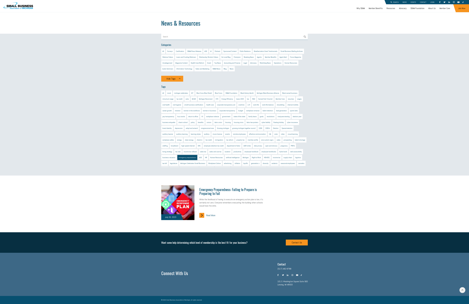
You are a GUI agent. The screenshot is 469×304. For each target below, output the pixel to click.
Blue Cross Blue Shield (204, 93)
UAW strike (247, 146)
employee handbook (251, 152)
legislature (173, 163)
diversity (265, 163)
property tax (240, 140)
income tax (276, 157)
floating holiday (278, 122)
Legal (245, 63)
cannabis (301, 163)
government (226, 116)
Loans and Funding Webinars (186, 57)
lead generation (281, 111)
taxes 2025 (240, 99)
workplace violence (212, 116)
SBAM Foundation (417, 8)
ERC (199, 146)
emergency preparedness (187, 157)
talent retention (268, 111)
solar (276, 134)
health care (210, 105)
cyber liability (265, 122)
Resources (391, 8)
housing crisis (238, 122)
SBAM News (216, 69)
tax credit (209, 140)
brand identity (167, 128)
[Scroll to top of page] (462, 290)
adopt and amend (192, 128)
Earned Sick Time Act (265, 99)
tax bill (164, 163)
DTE (217, 99)
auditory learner (167, 134)
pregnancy (284, 146)
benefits (200, 122)
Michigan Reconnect (206, 99)
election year (297, 116)
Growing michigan (223, 128)
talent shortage (300, 140)
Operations (277, 63)
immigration (219, 140)
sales (278, 140)
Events (413, 2)
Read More (210, 215)
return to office (193, 116)
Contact (423, 2)
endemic (274, 163)
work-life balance (268, 105)
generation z (255, 163)
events (227, 134)
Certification (180, 51)
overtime (241, 105)
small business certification (193, 105)
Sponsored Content (230, 51)
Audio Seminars (167, 69)
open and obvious (271, 146)
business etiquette (168, 122)
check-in (199, 140)
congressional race (207, 128)
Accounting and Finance (232, 63)
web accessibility (296, 152)
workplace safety (168, 140)
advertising (227, 163)
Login (432, 2)
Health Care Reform (197, 63)
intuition (177, 111)
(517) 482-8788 (284, 268)
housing (228, 122)
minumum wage (167, 99)
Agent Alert (283, 57)
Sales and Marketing (202, 69)
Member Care (445, 8)
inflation (237, 163)
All (163, 51)
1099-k (267, 128)
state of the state (239, 116)
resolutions (270, 116)
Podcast (217, 51)
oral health (166, 105)
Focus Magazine (295, 57)
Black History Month (247, 93)
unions (209, 122)
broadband (174, 146)
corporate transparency (227, 111)
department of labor (233, 146)
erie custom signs (267, 140)
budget (240, 111)
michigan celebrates (181, 93)
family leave (252, 116)
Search (396, 2)
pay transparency (168, 116)
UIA (270, 134)
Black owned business (289, 93)
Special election (287, 128)
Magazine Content (181, 63)
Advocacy (403, 8)
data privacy (258, 146)
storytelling (280, 105)
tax (248, 99)
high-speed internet (188, 146)
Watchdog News (265, 63)
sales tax (203, 152)
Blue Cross (218, 93)
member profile (253, 140)
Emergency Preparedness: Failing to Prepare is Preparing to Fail (228, 191)
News (405, 2)
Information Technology (184, 69)
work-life (256, 105)
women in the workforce (192, 111)
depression (179, 128)
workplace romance (252, 111)
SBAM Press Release (194, 51)
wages (299, 99)
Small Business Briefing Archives (292, 51)
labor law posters (252, 122)
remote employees (239, 134)
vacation (227, 152)
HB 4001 (267, 157)
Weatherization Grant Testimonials (265, 51)
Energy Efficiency (227, 99)
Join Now (461, 8)
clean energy (189, 140)
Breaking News (249, 57)
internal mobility (293, 105)
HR (206, 157)
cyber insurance (292, 122)
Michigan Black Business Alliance (268, 93)
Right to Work (256, 157)
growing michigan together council (244, 128)
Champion (237, 57)
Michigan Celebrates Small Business (192, 163)
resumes (291, 99)
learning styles (196, 134)
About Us (432, 8)
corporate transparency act (226, 105)
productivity (237, 152)
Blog (225, 69)
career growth (167, 111)
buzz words (181, 116)
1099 (260, 128)
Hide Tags (171, 78)
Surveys (170, 51)
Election (275, 128)
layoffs (245, 163)
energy (179, 140)
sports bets (294, 111)
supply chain (287, 157)
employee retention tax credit (214, 146)
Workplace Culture (214, 163)
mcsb (169, 93)
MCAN (194, 99)
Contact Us (297, 242)
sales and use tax (215, 152)
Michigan (246, 157)
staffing (165, 146)
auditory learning (182, 134)
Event (209, 63)
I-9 (202, 116)
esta (187, 99)
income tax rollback (190, 152)
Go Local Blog (225, 57)
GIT (192, 93)
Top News (217, 63)
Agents (259, 57)
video (283, 134)
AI (211, 51)
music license (217, 134)
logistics (298, 157)
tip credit (179, 99)
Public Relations (245, 51)
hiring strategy (167, 152)
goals (262, 116)
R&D (253, 99)
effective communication (257, 134)
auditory (206, 134)
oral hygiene (177, 105)
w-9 (249, 105)
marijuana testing (284, 116)
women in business (209, 111)
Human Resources (291, 63)
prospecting (288, 140)
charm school (183, 122)
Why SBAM (361, 8)
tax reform (229, 140)
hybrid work (283, 152)
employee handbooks (268, 152)
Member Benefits (376, 8)
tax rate (178, 152)
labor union (218, 122)
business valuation (168, 157)
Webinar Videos (167, 57)
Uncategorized (167, 63)
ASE (205, 51)
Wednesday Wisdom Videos (208, 57)
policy (193, 122)
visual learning (293, 134)
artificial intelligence (233, 157)
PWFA (293, 146)
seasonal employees (288, 163)
